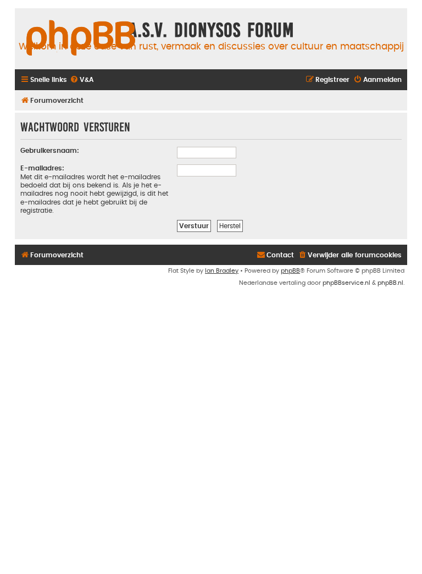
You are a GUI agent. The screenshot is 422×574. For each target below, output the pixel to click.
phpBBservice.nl (346, 283)
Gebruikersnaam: (49, 150)
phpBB (290, 271)
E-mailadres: (42, 168)
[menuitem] (81, 80)
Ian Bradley (221, 271)
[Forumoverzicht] (81, 38)
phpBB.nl (390, 283)
